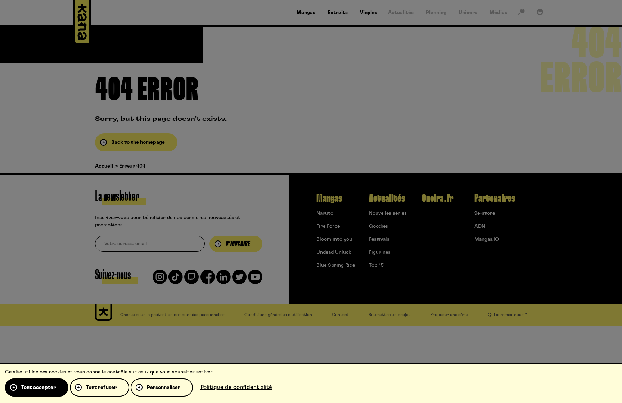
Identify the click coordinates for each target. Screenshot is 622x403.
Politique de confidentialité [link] (236, 387)
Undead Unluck (333, 252)
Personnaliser (163, 387)
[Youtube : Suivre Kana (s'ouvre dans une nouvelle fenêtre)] (255, 280)
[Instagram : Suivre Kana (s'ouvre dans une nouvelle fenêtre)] (160, 280)
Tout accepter (38, 387)
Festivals (379, 239)
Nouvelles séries (388, 213)
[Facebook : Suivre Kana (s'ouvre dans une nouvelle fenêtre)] (207, 280)
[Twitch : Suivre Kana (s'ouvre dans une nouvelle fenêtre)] (191, 280)
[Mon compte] (540, 13)
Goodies (378, 226)
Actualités (387, 198)
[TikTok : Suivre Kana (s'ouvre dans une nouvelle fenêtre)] (175, 280)
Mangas (329, 198)
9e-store (484, 213)
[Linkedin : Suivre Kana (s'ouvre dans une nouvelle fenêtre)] (223, 280)
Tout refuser (101, 387)
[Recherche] (521, 13)
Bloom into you (334, 239)
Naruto (324, 213)
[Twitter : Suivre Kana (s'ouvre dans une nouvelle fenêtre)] (239, 280)
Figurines (380, 252)
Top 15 (376, 265)
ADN (479, 226)
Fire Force (328, 226)
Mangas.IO (486, 239)
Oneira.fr (437, 198)
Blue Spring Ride (335, 265)
